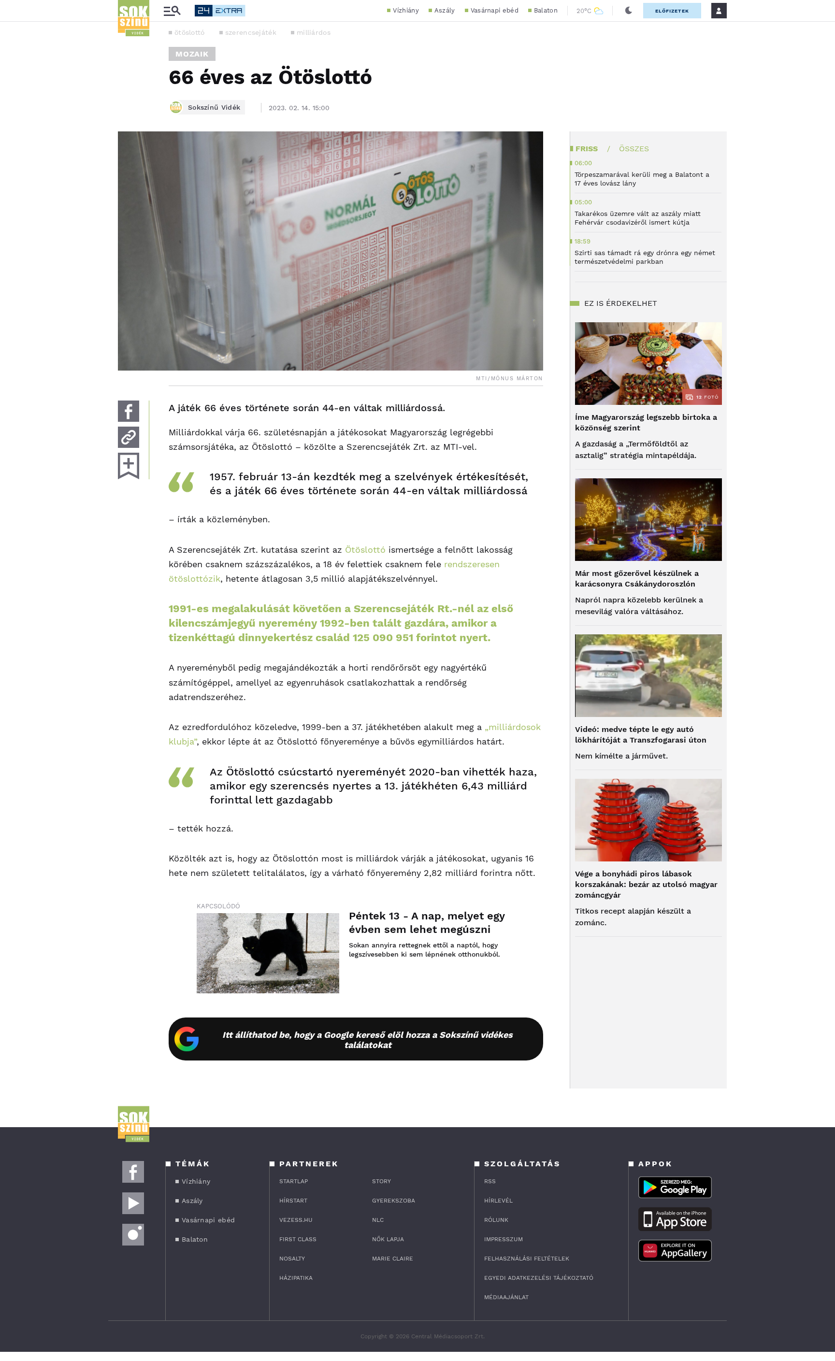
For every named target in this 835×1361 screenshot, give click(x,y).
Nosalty (292, 1258)
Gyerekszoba (393, 1200)
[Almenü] (172, 11)
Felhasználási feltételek (526, 1258)
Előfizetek (672, 11)
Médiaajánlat (506, 1297)
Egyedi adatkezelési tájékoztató (538, 1278)
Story (381, 1181)
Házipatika (296, 1278)
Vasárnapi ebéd (494, 10)
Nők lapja (388, 1239)
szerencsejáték (250, 32)
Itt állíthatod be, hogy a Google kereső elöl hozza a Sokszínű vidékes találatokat (367, 1040)
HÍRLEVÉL (498, 1200)
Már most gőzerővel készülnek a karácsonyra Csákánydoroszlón (637, 578)
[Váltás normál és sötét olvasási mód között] (628, 10)
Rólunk (496, 1220)
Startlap (293, 1181)
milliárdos (314, 32)
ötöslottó (189, 32)
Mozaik (192, 53)
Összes (634, 148)
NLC (378, 1220)
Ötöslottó (365, 549)
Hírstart (293, 1200)
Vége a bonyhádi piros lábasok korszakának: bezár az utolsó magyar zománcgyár (646, 884)
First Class (298, 1239)
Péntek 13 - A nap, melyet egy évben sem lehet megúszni (426, 922)
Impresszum (503, 1239)
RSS (490, 1181)
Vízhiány (405, 10)
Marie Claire (392, 1258)
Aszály (444, 10)
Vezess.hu (296, 1220)
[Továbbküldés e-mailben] (128, 437)
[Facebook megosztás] (128, 411)
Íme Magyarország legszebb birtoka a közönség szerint (646, 422)
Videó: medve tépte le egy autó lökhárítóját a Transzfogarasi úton (640, 735)
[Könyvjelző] (128, 466)
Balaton (546, 10)
